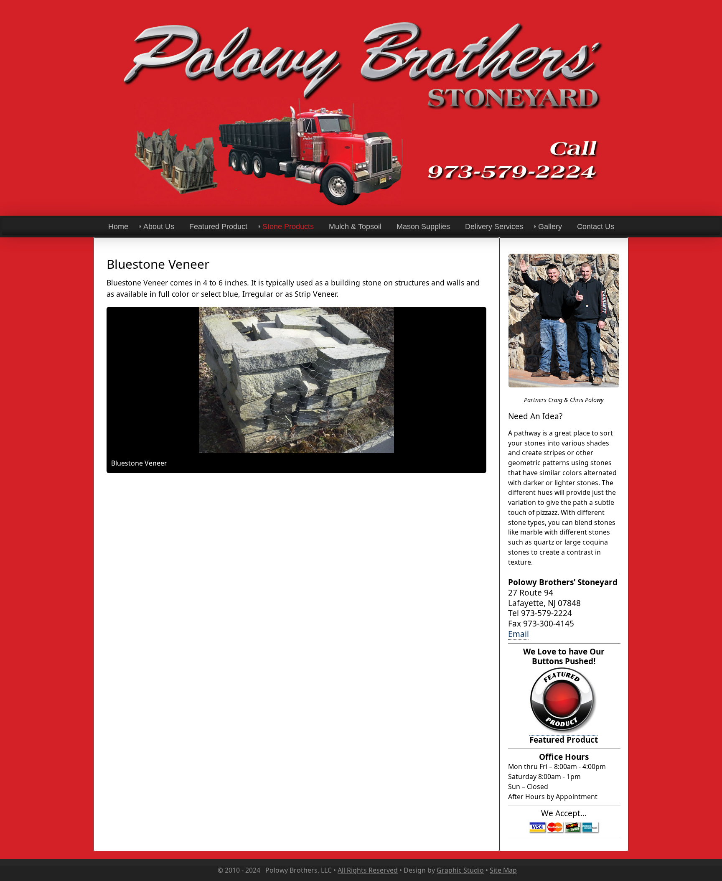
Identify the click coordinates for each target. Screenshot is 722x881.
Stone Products (288, 226)
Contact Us (595, 226)
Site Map (503, 870)
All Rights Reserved (368, 870)
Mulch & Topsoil (355, 226)
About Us (158, 226)
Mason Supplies (423, 226)
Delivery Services (494, 226)
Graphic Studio (460, 870)
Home (118, 226)
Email (518, 634)
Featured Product (218, 226)
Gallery (550, 226)
